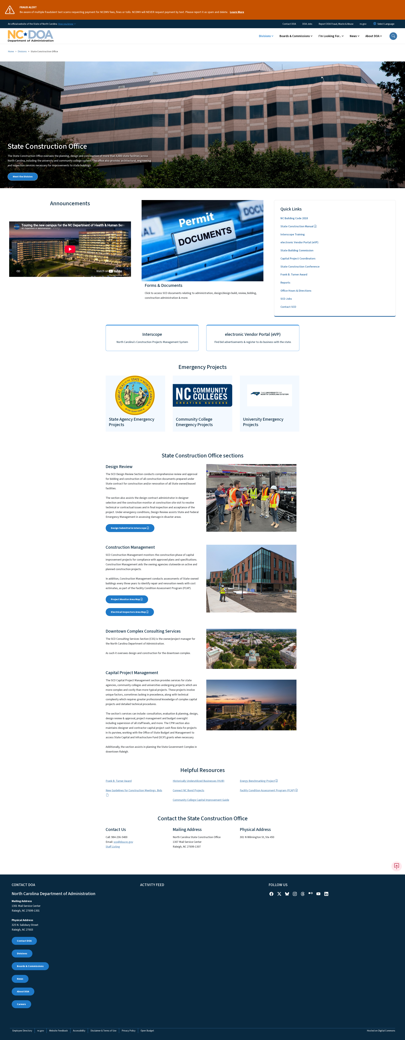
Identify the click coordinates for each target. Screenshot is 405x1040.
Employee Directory (22, 1030)
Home (11, 51)
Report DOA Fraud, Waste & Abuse (336, 24)
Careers (21, 1004)
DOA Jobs (307, 24)
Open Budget (147, 1030)
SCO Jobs (286, 299)
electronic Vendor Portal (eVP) (299, 242)
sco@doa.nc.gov (123, 842)
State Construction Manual (297, 226)
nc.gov (363, 24)
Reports (285, 283)
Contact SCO (288, 307)
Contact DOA (289, 24)
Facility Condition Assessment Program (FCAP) (267, 790)
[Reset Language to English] (374, 24)
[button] (393, 36)
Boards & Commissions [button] (294, 36)
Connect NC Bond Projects (188, 790)
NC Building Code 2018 (294, 218)
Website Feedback (58, 1030)
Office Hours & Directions (295, 291)
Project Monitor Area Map (125, 599)
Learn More (237, 12)
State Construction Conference (300, 267)
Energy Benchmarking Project (257, 781)
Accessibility (79, 1030)
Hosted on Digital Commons (381, 1030)
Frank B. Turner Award (293, 275)
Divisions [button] (265, 36)
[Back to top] (396, 866)
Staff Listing (113, 847)
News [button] (353, 36)
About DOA (23, 991)
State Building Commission (296, 250)
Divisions (22, 51)
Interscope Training (292, 234)
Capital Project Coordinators (297, 259)
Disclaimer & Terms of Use (103, 1030)
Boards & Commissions (30, 966)
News (20, 979)
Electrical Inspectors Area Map (128, 612)
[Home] (30, 32)
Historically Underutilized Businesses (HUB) (198, 781)
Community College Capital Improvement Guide (201, 800)
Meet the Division (23, 176)
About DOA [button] (372, 36)
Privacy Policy (128, 1030)
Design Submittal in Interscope (128, 528)
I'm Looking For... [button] (329, 36)
